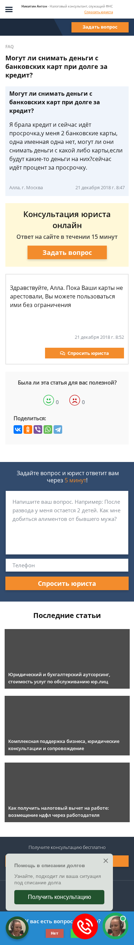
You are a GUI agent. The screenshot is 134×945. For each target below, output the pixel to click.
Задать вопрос (100, 27)
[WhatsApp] (48, 429)
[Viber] (38, 429)
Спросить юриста (98, 12)
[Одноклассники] (28, 429)
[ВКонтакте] (18, 429)
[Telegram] (58, 429)
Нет (54, 933)
